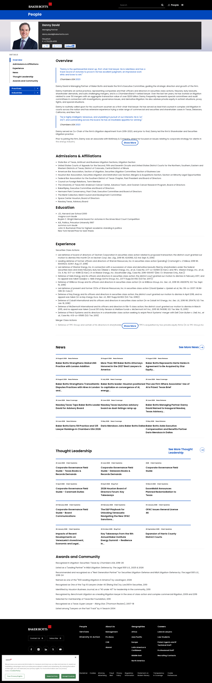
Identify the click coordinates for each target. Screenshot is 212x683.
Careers (162, 626)
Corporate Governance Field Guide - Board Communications (72, 513)
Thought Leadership (23, 76)
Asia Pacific (137, 637)
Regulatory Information (129, 674)
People (83, 626)
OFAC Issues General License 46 (162, 511)
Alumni (109, 647)
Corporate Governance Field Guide (162, 469)
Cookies (93, 673)
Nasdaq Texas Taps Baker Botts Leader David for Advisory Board (78, 406)
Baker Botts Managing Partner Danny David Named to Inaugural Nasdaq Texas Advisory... (167, 408)
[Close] (75, 657)
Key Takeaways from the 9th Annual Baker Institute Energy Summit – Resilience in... (117, 538)
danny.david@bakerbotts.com (55, 34)
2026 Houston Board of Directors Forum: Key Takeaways (114, 492)
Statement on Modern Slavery (143, 674)
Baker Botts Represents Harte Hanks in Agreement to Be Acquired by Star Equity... (167, 366)
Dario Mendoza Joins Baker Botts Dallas (123, 425)
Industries (17, 92)
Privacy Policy (119, 674)
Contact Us (35, 638)
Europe (135, 642)
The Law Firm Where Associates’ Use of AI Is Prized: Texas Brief (167, 385)
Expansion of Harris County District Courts (161, 535)
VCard (58, 46)
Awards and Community (25, 80)
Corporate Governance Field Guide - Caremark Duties (72, 490)
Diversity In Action (90, 637)
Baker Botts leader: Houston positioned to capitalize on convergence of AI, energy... (123, 387)
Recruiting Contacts (167, 655)
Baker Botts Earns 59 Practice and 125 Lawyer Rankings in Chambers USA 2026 (78, 427)
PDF (47, 46)
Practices (16, 88)
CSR (107, 642)
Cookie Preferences (172, 674)
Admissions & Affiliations (25, 64)
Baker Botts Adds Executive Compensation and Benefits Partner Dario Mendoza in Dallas (166, 429)
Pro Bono (110, 637)
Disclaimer (84, 673)
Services (84, 631)
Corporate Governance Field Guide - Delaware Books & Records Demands (117, 471)
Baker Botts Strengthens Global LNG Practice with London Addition (76, 364)
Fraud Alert (112, 674)
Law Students (164, 637)
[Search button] (164, 5)
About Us (110, 626)
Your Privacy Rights (14, 676)
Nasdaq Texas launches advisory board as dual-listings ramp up (119, 406)
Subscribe (53, 638)
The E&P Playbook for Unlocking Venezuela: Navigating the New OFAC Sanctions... (115, 514)
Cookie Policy (15, 671)
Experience (18, 68)
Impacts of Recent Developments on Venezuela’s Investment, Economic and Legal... (70, 538)
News (15, 72)
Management (112, 632)
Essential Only (52, 676)
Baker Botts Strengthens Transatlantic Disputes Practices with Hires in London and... (78, 387)
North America (138, 660)
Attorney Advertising (102, 674)
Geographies (138, 626)
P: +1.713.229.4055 (49, 41)
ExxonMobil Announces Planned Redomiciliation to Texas (161, 492)
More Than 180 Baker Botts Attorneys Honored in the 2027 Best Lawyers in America (122, 366)
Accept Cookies (68, 676)
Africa (134, 632)
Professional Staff (166, 650)
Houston (46, 38)
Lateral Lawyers (165, 632)
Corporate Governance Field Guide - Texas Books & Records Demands (72, 471)
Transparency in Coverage (158, 674)
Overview (17, 60)
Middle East (137, 655)
